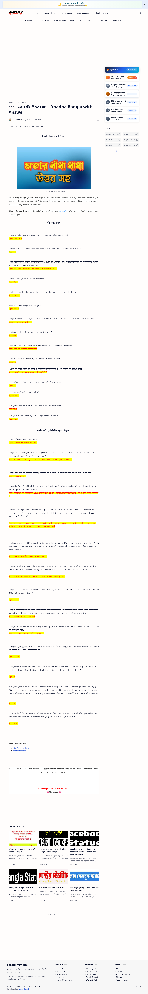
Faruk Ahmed (23, 989)
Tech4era (57, 986)
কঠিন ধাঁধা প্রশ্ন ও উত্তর (21, 748)
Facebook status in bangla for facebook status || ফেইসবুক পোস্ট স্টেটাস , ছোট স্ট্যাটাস (83, 852)
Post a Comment (54, 914)
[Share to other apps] (42, 126)
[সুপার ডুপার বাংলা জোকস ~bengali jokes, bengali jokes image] (53, 838)
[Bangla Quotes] (45, 20)
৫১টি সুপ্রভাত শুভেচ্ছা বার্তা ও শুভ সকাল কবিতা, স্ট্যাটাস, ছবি (118, 86)
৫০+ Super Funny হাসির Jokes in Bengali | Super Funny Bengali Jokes (117, 77)
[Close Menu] (144, 4)
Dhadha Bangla (20, 750)
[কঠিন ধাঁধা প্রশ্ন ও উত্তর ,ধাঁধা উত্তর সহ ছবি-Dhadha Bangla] (23, 838)
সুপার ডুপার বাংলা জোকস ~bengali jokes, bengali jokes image (53, 850)
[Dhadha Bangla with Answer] (54, 168)
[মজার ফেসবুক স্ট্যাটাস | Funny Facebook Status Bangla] (84, 876)
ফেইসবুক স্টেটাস (63, 211)
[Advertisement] (74, 43)
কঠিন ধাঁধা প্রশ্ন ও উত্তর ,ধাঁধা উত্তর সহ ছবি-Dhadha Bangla (22, 850)
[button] (136, 13)
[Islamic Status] (117, 20)
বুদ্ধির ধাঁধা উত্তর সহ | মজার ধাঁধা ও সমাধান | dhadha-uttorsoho (118, 110)
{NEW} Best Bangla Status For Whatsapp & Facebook (21, 888)
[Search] (140, 13)
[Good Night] (104, 20)
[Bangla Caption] (60, 20)
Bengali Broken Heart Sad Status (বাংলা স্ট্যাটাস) (117, 119)
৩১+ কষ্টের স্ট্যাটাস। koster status (51, 887)
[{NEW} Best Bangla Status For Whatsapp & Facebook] (23, 876)
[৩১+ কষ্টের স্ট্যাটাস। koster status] (53, 876)
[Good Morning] (90, 20)
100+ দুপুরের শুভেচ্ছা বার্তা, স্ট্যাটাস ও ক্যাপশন (118, 102)
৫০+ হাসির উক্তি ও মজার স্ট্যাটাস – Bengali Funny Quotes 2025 (118, 94)
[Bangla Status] (30, 20)
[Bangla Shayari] (75, 20)
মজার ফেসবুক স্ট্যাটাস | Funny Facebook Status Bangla (84, 888)
